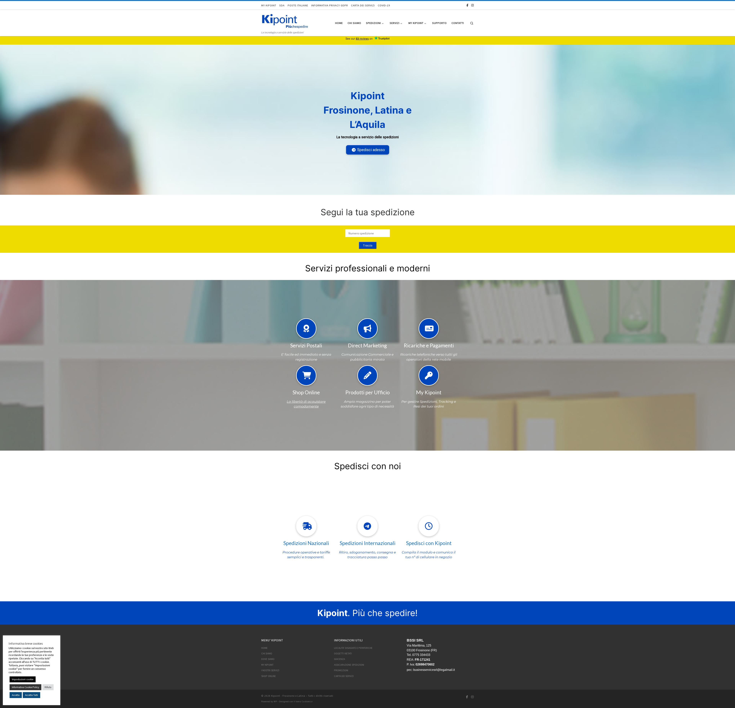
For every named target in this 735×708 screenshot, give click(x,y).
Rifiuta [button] (48, 687)
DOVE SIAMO (267, 659)
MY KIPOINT (267, 664)
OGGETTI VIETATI (343, 653)
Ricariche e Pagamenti (429, 345)
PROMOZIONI (341, 670)
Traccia (367, 245)
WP (275, 701)
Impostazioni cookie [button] (22, 679)
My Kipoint (428, 392)
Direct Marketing (367, 345)
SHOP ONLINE (268, 676)
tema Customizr (304, 701)
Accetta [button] (16, 695)
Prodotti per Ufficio (367, 392)
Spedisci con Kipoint (429, 543)
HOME (264, 648)
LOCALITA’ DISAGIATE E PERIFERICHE (353, 648)
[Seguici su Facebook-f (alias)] (467, 5)
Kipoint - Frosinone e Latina (288, 695)
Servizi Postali (306, 345)
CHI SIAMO (266, 653)
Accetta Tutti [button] (31, 695)
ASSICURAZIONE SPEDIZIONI (349, 664)
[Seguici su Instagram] (472, 5)
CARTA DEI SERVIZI (344, 676)
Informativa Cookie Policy (25, 687)
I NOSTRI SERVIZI (270, 670)
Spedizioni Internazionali (367, 543)
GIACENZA (339, 659)
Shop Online (306, 392)
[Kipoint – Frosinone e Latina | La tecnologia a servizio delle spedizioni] (285, 20)
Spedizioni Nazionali (306, 543)
